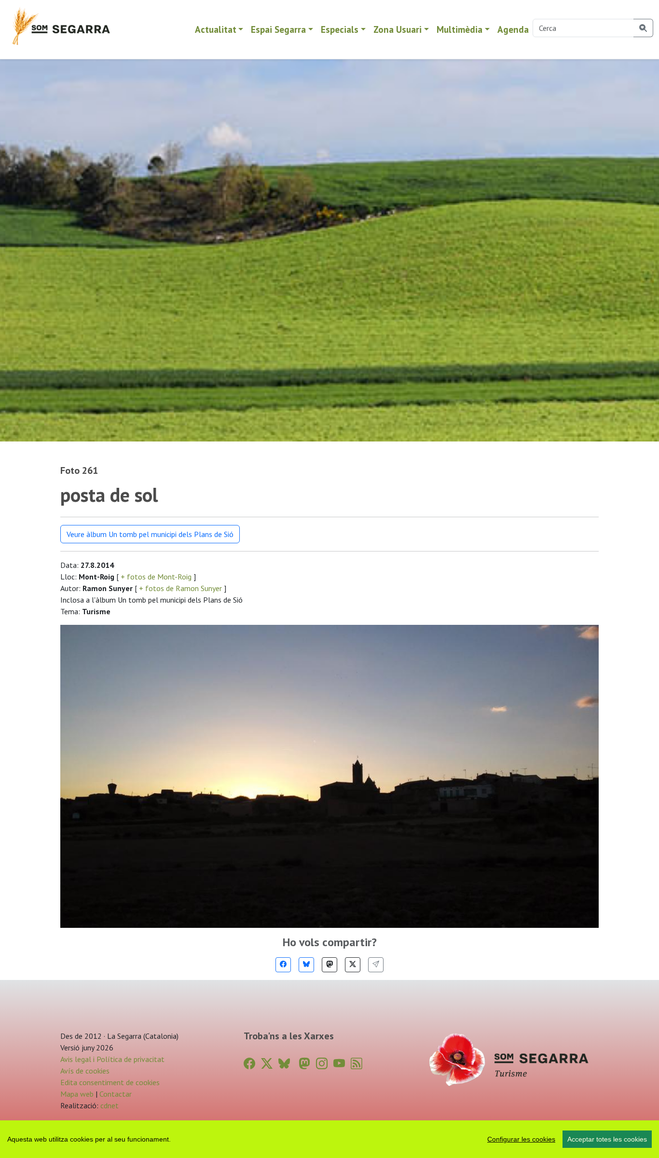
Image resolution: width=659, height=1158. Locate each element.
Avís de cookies (85, 1070)
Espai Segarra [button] (278, 29)
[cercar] (643, 28)
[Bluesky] (306, 964)
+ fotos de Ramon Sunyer (180, 588)
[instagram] (322, 1063)
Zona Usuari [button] (397, 29)
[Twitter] (352, 964)
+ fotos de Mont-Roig (156, 576)
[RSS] (356, 1063)
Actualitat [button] (215, 29)
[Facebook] (283, 964)
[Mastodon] (329, 964)
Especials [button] (339, 29)
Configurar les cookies (521, 1139)
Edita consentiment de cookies (110, 1082)
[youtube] (339, 1063)
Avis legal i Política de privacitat (112, 1059)
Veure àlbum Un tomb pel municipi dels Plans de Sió (150, 534)
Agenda (513, 29)
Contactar (115, 1094)
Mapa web (77, 1094)
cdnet (108, 1105)
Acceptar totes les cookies (607, 1139)
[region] (329, 1139)
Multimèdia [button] (459, 29)
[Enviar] (376, 964)
